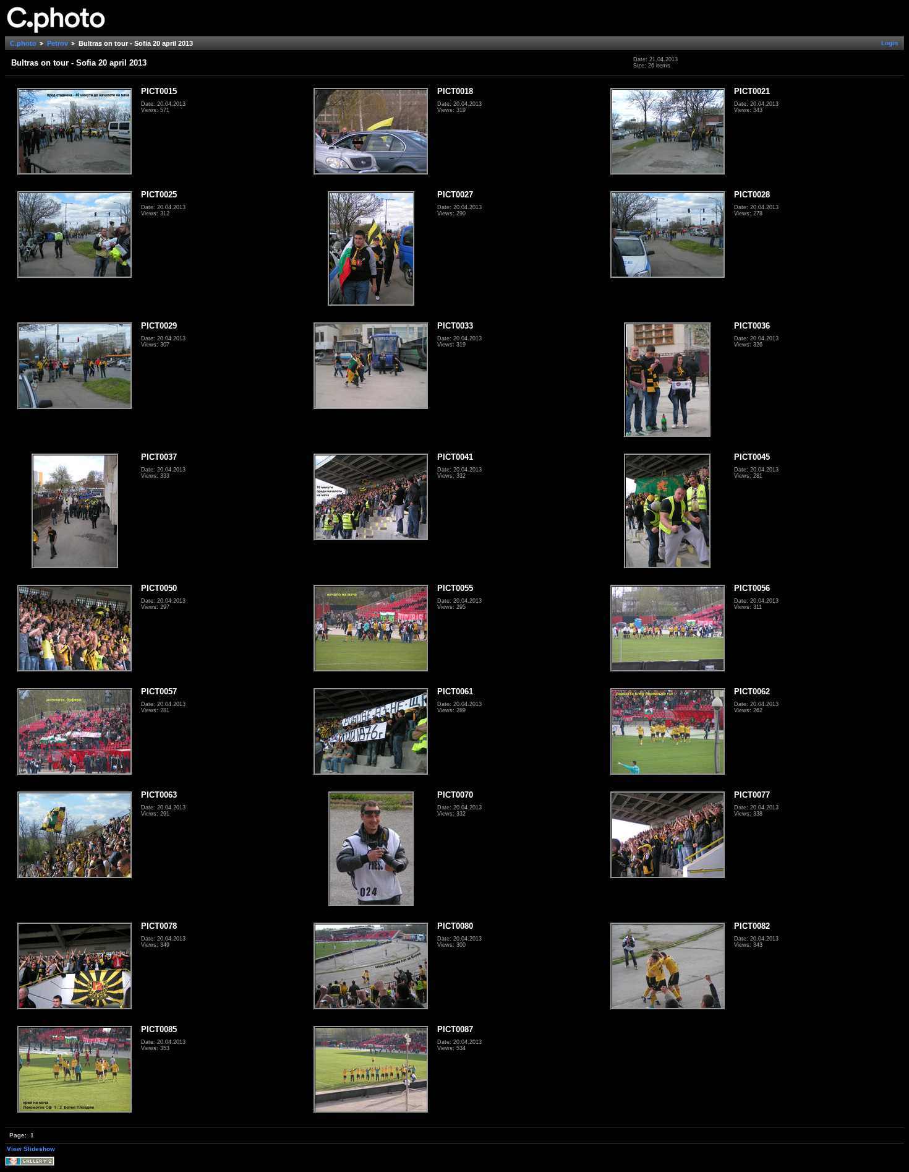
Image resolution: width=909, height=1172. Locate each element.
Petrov (57, 43)
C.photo (23, 43)
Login (889, 43)
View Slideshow (31, 1148)
